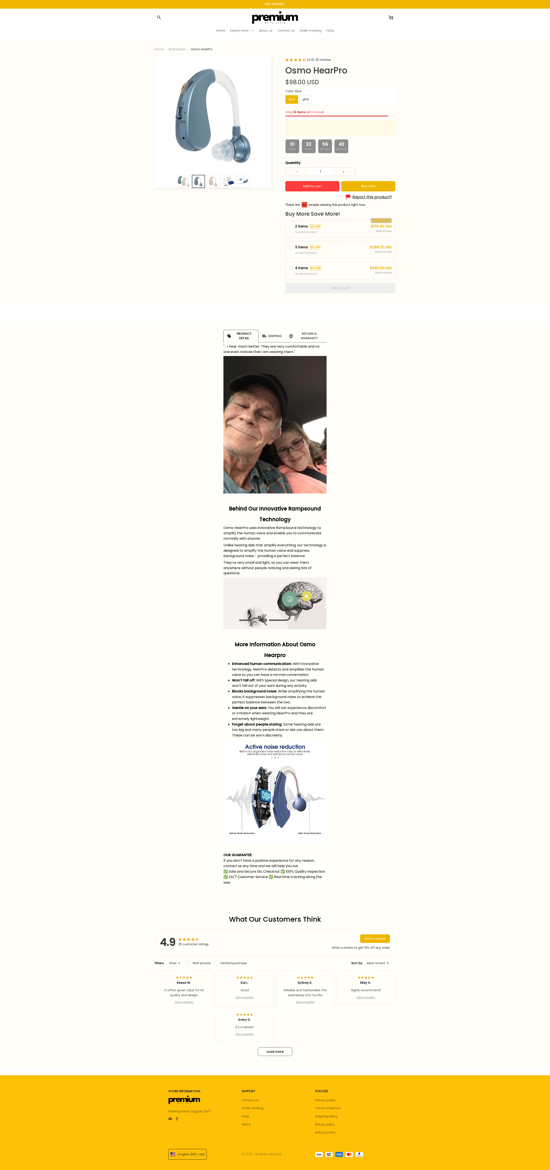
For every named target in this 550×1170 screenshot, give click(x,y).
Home (159, 49)
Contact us (250, 1100)
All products (177, 49)
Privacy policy (325, 1100)
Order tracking (252, 1108)
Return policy (325, 1124)
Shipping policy (326, 1116)
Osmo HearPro (184, 1002)
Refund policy (325, 1132)
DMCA (246, 1124)
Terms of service (328, 1108)
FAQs (245, 1116)
